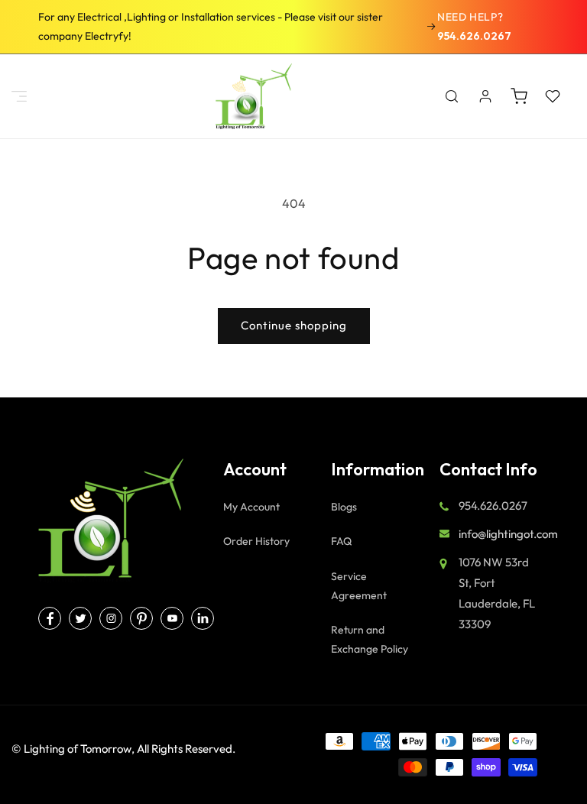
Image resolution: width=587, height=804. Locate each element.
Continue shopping (294, 325)
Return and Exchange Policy (369, 639)
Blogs (344, 507)
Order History (256, 541)
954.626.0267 (474, 36)
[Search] (452, 96)
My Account (251, 507)
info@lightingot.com (508, 534)
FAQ (341, 541)
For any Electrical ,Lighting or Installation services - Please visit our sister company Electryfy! (210, 26)
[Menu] (19, 96)
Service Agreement (359, 585)
